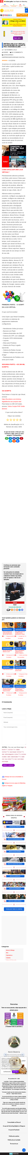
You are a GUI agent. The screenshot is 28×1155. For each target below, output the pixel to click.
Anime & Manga (10, 950)
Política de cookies (14, 1136)
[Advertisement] (14, 504)
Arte (7, 953)
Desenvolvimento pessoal (21, 667)
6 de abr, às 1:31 (22, 636)
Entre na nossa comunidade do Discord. (5, 6)
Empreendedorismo (7, 629)
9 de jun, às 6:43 (10, 636)
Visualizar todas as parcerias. (14, 1026)
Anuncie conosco (20, 6)
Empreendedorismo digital (21, 629)
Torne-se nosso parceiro (8, 1015)
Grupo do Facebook (14, 1129)
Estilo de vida (18, 648)
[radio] (7, 420)
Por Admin (8, 638)
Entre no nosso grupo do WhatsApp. (14, 6)
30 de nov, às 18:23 (10, 674)
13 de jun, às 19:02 (23, 674)
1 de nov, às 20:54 (23, 655)
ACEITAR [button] (15, 1071)
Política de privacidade (14, 1140)
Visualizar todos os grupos (14, 909)
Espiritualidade (6, 667)
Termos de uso (14, 1143)
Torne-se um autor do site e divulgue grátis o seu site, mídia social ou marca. (18, 33)
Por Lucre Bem (21, 657)
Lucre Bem (11, 1078)
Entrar (18, 14)
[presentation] (5, 1054)
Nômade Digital (6, 686)
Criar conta (24, 14)
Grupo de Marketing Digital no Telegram (14, 1126)
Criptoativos (9, 955)
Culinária (8, 958)
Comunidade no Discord (14, 1122)
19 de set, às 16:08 (10, 693)
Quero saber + (18, 38)
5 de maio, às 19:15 (10, 655)
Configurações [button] (7, 1071)
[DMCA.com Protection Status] (14, 1154)
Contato (24, 5)
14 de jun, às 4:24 (23, 693)
